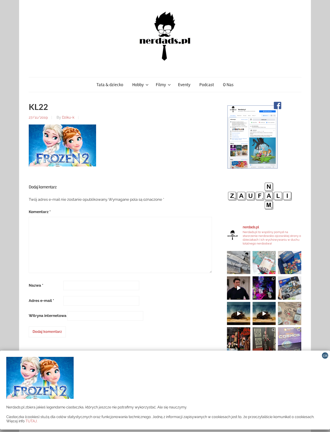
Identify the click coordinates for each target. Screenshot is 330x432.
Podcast (206, 84)
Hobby (138, 84)
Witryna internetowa (47, 315)
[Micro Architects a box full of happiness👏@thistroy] (289, 262)
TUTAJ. (31, 421)
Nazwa (36, 285)
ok (325, 355)
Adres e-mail (41, 300)
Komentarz (40, 211)
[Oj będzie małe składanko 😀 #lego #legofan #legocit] (289, 288)
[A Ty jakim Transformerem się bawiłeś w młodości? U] (238, 313)
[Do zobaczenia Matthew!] (238, 288)
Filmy (161, 84)
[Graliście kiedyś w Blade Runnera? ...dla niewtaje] (238, 339)
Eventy (184, 84)
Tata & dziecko (110, 84)
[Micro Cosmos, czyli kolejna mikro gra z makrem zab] (289, 339)
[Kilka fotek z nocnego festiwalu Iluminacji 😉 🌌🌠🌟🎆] (264, 288)
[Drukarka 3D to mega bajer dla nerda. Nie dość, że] (238, 262)
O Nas (228, 84)
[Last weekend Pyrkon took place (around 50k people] (264, 339)
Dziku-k (68, 117)
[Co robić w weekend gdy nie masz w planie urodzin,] (264, 262)
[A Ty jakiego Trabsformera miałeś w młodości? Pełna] (264, 313)
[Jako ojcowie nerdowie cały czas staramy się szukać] (289, 313)
